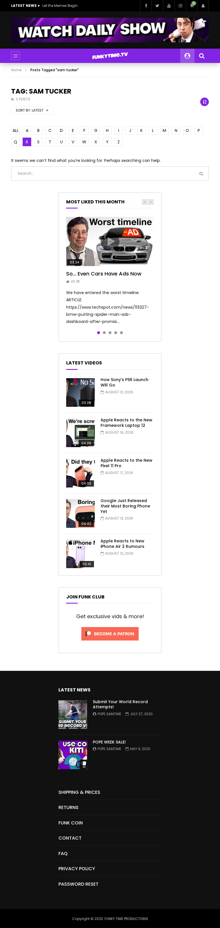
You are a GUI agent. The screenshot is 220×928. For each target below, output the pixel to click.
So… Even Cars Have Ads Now (104, 273)
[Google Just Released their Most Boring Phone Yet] (80, 513)
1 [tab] (98, 332)
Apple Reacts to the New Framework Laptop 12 (126, 422)
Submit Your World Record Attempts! (120, 704)
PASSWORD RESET (78, 884)
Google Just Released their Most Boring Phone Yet (125, 506)
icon (110, 241)
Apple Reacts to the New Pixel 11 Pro (126, 463)
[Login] (203, 5)
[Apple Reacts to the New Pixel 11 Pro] (80, 473)
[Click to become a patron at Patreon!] (110, 642)
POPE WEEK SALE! (109, 742)
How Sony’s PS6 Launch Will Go (124, 382)
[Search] (202, 56)
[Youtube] (168, 5)
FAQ (63, 853)
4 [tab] (115, 332)
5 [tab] (121, 332)
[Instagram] (180, 5)
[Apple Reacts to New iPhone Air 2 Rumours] (80, 554)
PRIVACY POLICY (76, 868)
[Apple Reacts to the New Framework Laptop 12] (80, 433)
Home (16, 70)
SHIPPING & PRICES (79, 792)
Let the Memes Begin (60, 5)
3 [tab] (110, 332)
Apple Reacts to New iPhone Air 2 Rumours (122, 543)
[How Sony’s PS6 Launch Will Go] (80, 392)
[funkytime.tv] (109, 55)
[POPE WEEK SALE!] (72, 755)
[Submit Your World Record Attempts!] (72, 714)
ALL (16, 130)
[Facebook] (146, 5)
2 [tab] (104, 332)
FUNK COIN (70, 823)
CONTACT (70, 838)
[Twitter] (157, 5)
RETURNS (68, 807)
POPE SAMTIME (109, 713)
